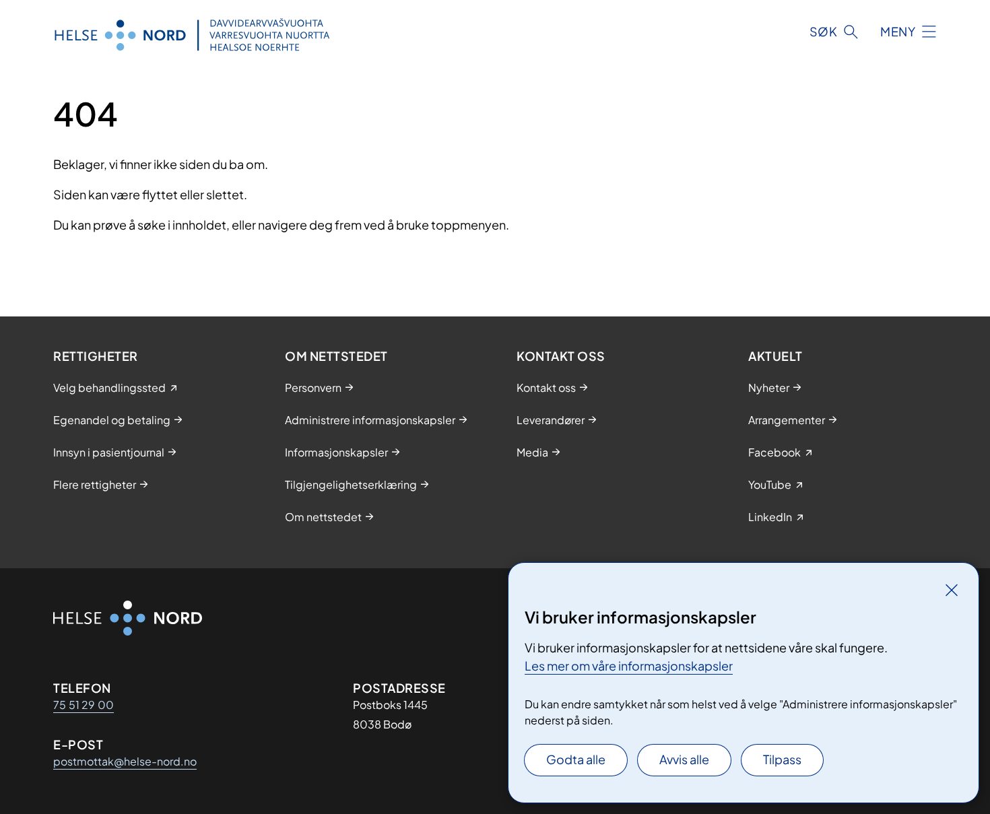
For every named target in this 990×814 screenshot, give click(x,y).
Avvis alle (684, 759)
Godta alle (575, 759)
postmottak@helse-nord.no (125, 761)
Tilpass (782, 759)
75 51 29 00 (83, 705)
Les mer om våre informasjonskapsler (629, 665)
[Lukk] (951, 590)
